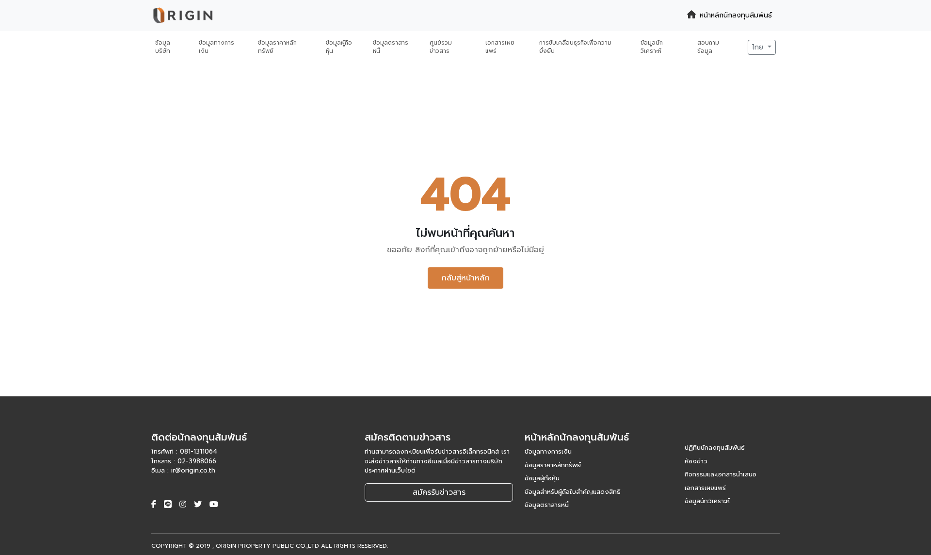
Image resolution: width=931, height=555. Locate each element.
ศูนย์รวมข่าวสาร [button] (441, 47)
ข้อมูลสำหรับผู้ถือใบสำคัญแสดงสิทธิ (573, 491)
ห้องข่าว (696, 461)
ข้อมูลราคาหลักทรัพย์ (553, 465)
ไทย (759, 47)
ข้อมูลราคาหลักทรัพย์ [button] (277, 47)
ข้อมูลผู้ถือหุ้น (542, 478)
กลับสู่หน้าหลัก (465, 278)
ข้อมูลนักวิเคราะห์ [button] (652, 47)
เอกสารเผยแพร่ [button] (499, 47)
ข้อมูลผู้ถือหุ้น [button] (339, 47)
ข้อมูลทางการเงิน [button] (216, 47)
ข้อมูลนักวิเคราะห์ (707, 501)
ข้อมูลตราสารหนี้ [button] (390, 47)
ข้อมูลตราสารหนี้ (547, 504)
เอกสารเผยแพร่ (705, 487)
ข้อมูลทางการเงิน (548, 451)
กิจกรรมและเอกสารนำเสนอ (720, 474)
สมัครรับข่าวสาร (439, 492)
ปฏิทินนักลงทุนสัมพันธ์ (715, 447)
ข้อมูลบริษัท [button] (162, 47)
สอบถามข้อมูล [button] (708, 47)
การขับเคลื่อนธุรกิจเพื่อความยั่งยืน (575, 47)
